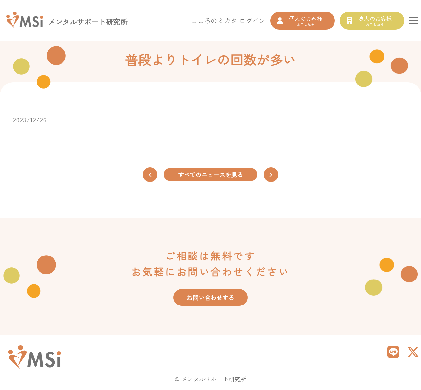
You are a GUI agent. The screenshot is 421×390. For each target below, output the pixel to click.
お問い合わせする (210, 297)
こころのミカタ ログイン (228, 20)
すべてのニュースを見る (210, 174)
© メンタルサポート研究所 (210, 379)
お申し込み (306, 20)
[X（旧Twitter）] (413, 351)
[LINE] (393, 351)
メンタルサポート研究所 (88, 21)
